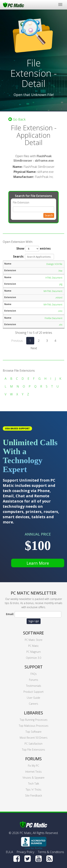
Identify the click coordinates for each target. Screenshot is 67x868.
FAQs (34, 674)
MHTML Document (53, 291)
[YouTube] (38, 858)
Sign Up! (33, 621)
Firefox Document (53, 318)
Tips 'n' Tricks (33, 789)
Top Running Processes (33, 719)
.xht (60, 324)
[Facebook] (16, 858)
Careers (33, 703)
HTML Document (53, 277)
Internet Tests (33, 771)
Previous (17, 341)
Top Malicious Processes (33, 725)
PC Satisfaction (33, 743)
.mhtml (58, 297)
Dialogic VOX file (54, 264)
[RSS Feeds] (49, 858)
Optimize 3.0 (33, 657)
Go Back (18, 119)
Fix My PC (33, 765)
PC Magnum (33, 652)
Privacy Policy (25, 852)
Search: (18, 256)
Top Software (33, 731)
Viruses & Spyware (33, 777)
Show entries (33, 248)
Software (33, 633)
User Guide (33, 697)
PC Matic (33, 646)
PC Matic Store (33, 640)
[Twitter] (27, 858)
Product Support (33, 691)
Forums (33, 680)
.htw (60, 270)
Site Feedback (33, 795)
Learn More (38, 563)
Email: (10, 614)
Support (34, 667)
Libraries (33, 712)
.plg (60, 284)
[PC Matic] (13, 4)
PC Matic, (26, 833)
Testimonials (33, 685)
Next (34, 348)
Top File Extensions (33, 749)
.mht (60, 311)
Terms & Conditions (51, 852)
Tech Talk (33, 783)
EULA (9, 852)
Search (49, 215)
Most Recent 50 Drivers (33, 737)
